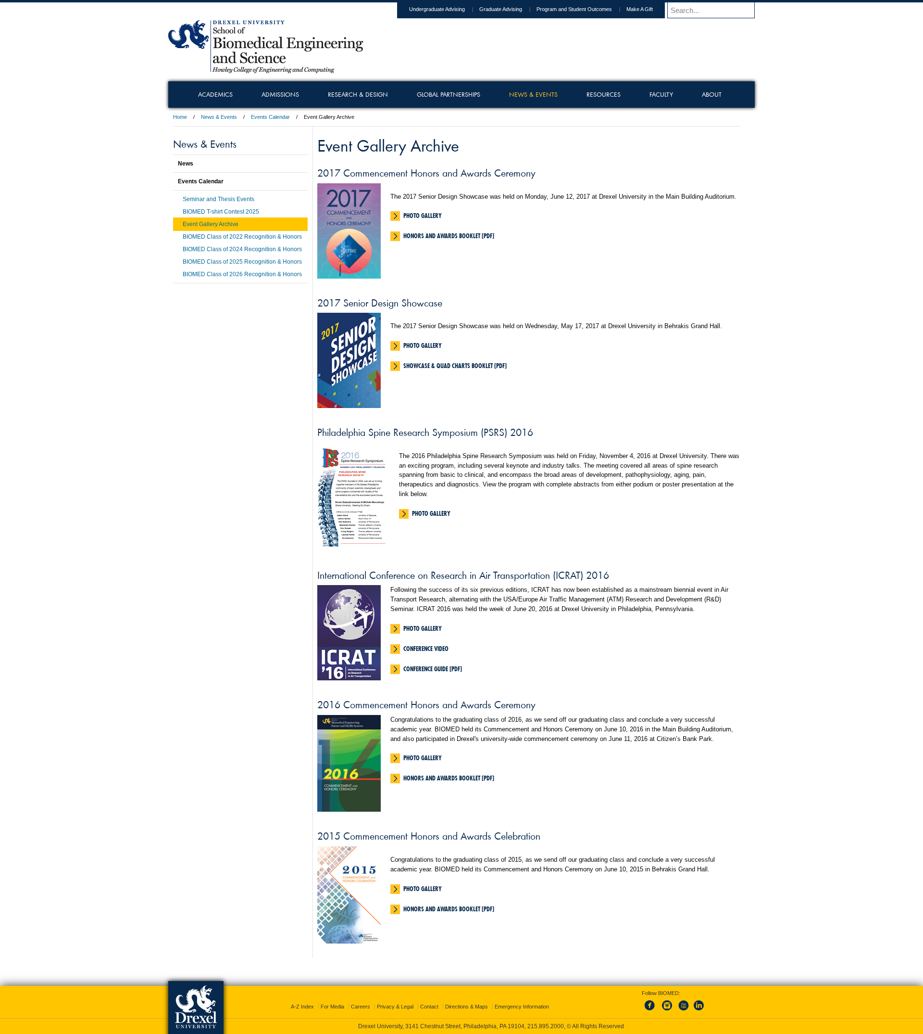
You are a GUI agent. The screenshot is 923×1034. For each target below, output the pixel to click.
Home (180, 117)
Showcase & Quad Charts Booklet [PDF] (455, 366)
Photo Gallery (422, 215)
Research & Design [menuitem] (358, 94)
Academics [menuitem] (215, 94)
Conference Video (426, 648)
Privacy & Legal (395, 1006)
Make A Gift (639, 9)
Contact (429, 1006)
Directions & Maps (466, 1006)
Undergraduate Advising (437, 9)
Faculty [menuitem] (661, 94)
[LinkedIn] (699, 1011)
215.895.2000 (545, 1026)
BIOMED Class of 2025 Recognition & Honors (242, 261)
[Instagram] (667, 1011)
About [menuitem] (712, 94)
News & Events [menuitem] (533, 94)
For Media (332, 1006)
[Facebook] (651, 1011)
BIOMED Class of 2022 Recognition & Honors (242, 236)
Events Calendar (270, 117)
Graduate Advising (500, 9)
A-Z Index (302, 1006)
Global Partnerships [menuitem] (448, 94)
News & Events (219, 117)
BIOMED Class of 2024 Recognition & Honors (242, 249)
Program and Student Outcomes (574, 9)
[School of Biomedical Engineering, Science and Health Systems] (265, 70)
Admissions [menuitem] (280, 94)
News (185, 163)
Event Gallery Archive (210, 224)
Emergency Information (522, 1006)
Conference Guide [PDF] (432, 669)
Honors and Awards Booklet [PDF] (448, 236)
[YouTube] (683, 1011)
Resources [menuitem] (603, 94)
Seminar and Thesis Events (218, 199)
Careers (360, 1006)
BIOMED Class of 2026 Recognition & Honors (242, 274)
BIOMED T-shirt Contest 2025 (221, 211)
